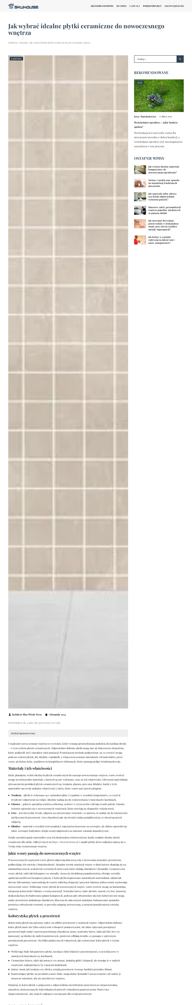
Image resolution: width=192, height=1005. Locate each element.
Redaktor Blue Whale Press (27, 714)
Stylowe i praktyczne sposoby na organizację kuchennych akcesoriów (164, 183)
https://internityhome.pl (65, 842)
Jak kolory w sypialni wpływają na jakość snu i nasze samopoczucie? (161, 240)
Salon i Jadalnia (174, 6)
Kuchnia (121, 6)
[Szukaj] (180, 59)
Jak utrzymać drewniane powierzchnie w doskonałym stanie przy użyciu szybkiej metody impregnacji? (163, 225)
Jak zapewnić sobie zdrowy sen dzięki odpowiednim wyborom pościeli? (162, 196)
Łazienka (134, 6)
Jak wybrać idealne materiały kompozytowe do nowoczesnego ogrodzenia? (163, 169)
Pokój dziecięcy (152, 6)
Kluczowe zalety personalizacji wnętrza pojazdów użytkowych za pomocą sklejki (164, 210)
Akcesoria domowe (102, 6)
